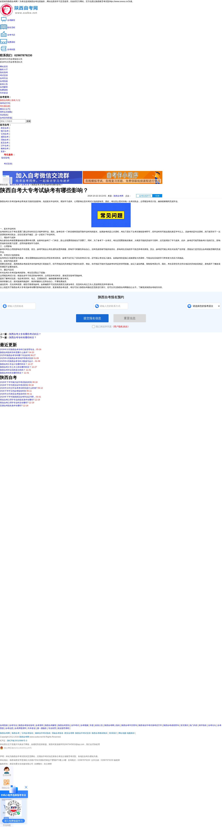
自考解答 (4, 87)
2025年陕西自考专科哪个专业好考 (15, 355)
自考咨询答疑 (6, 118)
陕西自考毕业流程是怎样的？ (12, 370)
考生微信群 (5, 106)
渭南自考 (5, 140)
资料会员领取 (6, 112)
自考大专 (25, 185)
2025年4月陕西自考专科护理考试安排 (16, 358)
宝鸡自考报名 (27, 733)
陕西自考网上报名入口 (10, 100)
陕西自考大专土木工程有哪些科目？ (15, 367)
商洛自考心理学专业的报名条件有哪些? (17, 400)
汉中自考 (5, 145)
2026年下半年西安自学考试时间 (14, 385)
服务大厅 (4, 69)
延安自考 (5, 143)
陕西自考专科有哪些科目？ (22, 337)
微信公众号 (5, 109)
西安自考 (5, 128)
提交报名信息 (92, 318)
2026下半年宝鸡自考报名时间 (13, 391)
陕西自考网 (15, 185)
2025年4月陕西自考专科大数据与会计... (17, 361)
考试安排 (4, 75)
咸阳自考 (5, 137)
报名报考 (4, 72)
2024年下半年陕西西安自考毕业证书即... (17, 397)
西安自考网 (69, 733)
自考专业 (4, 78)
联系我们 (113, 733)
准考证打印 (5, 103)
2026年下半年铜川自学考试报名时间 (16, 382)
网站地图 (122, 733)
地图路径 (131, 733)
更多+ (3, 151)
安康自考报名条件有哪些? (11, 405)
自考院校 (4, 81)
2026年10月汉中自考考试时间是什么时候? (18, 388)
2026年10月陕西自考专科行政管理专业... (18, 349)
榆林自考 (5, 148)
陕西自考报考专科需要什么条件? (14, 352)
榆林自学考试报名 (43, 733)
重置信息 (130, 318)
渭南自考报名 (57, 733)
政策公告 (4, 84)
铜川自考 (5, 131)
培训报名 (4, 115)
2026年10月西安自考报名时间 (13, 394)
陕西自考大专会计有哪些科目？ (13, 364)
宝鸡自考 (5, 134)
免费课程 (4, 90)
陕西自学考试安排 (83, 733)
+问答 (157, 196)
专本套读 (4, 93)
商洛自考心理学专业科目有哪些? (14, 403)
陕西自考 (16, 733)
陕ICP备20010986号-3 (17, 740)
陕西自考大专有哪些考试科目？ (25, 334)
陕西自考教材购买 (99, 733)
